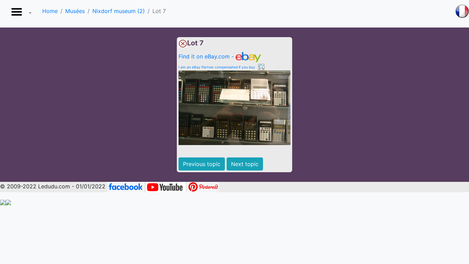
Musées (75, 11)
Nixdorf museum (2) (118, 11)
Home (50, 11)
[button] (19, 13)
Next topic (245, 164)
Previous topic (201, 164)
